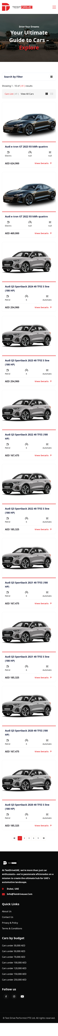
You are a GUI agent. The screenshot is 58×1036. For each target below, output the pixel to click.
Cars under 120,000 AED (14, 968)
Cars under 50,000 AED (13, 951)
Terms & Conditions (12, 928)
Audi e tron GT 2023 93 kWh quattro (26, 146)
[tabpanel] (29, 471)
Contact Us (7, 917)
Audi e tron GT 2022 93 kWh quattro (26, 216)
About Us (6, 911)
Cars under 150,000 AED (14, 973)
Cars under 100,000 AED (14, 962)
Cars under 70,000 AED (13, 956)
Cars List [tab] (12, 94)
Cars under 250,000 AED (14, 979)
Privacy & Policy (10, 922)
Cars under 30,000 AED (13, 945)
